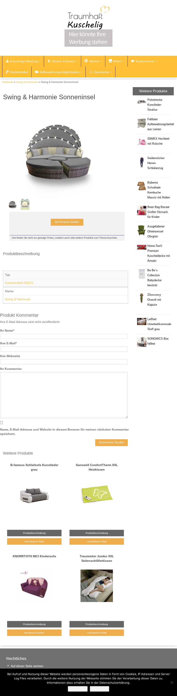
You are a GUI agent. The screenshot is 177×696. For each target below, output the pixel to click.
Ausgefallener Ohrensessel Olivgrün (155, 231)
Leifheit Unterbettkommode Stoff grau (159, 324)
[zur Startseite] (88, 17)
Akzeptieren (78, 689)
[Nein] (171, 682)
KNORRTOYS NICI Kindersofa (34, 556)
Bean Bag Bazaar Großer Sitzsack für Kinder (158, 212)
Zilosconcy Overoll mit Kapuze (154, 299)
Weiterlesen (99, 689)
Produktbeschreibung (34, 533)
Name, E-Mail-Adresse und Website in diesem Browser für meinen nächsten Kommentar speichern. (64, 432)
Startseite (7, 82)
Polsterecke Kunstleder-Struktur (154, 104)
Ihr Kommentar (11, 368)
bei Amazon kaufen (34, 632)
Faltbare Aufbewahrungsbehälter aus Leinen (162, 124)
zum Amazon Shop (34, 541)
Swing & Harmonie (27, 82)
